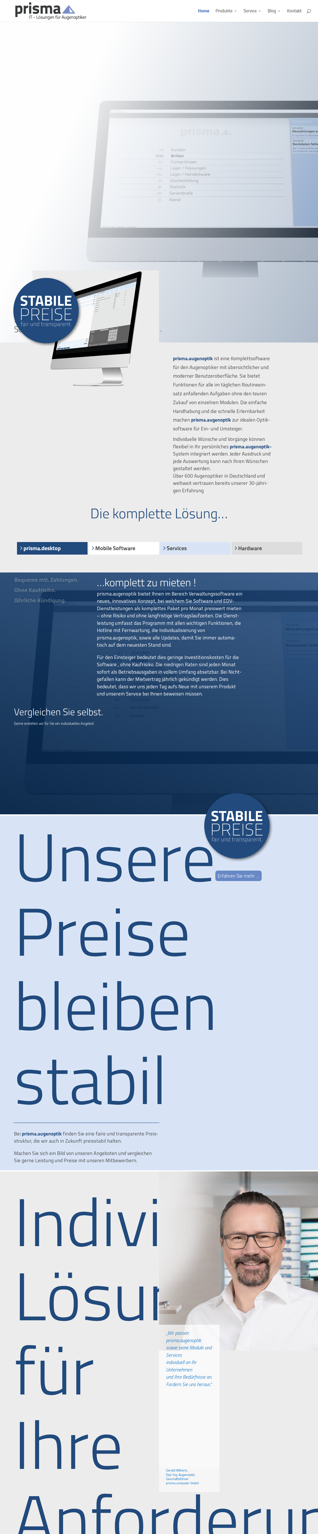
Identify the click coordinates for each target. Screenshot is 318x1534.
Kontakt (294, 11)
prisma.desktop (42, 548)
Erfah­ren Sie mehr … (238, 876)
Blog (272, 11)
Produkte (224, 11)
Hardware (250, 548)
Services (177, 548)
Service (250, 11)
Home (203, 11)
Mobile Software (115, 548)
